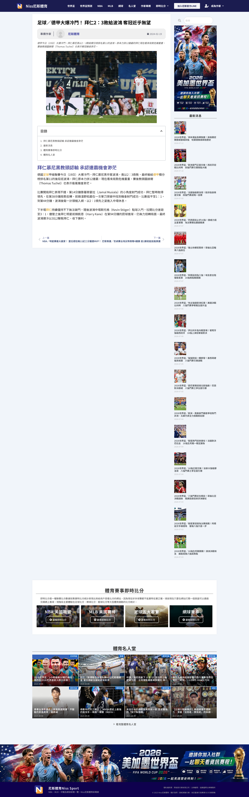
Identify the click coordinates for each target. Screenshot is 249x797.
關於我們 (174, 792)
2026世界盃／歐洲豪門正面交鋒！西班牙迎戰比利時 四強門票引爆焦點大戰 (195, 166)
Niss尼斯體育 (36, 6)
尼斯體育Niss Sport (63, 788)
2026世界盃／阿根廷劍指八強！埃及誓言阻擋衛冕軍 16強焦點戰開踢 (195, 276)
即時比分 (161, 6)
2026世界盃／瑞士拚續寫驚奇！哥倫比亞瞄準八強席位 (195, 249)
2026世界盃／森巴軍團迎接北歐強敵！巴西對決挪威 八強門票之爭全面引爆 (195, 387)
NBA (100, 6)
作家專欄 (146, 6)
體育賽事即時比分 (52, 150)
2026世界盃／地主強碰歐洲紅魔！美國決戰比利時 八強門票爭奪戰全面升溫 (195, 304)
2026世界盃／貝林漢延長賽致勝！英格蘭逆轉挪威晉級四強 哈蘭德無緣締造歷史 (195, 138)
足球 (46, 174)
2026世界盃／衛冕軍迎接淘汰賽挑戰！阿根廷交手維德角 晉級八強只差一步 (195, 524)
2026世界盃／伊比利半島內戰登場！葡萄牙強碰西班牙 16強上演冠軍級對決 (195, 331)
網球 (120, 6)
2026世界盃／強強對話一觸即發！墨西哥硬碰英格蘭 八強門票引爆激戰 (195, 359)
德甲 (156, 174)
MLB (110, 6)
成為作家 (216, 6)
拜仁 (49, 210)
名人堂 (132, 6)
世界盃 (71, 6)
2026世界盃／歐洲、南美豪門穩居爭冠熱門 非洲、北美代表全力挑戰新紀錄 (196, 414)
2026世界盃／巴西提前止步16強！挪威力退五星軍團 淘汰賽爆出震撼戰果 (195, 221)
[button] (162, 6)
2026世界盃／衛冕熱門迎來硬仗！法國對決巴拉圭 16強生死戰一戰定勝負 (195, 442)
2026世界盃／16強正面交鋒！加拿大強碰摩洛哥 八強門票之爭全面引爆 (195, 469)
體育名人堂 (49, 154)
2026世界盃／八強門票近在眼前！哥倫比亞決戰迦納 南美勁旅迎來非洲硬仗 (195, 497)
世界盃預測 (86, 6)
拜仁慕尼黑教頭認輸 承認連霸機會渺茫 (63, 141)
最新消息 (48, 145)
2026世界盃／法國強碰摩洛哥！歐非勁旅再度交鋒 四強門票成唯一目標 (195, 193)
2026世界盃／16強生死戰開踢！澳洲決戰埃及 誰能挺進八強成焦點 (195, 552)
